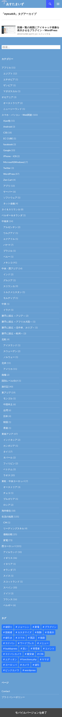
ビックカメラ (12, 670)
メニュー (44, 643)
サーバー (8, 191)
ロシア (6, 504)
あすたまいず (15, 4)
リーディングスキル (13, 528)
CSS (5, 132)
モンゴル (8, 398)
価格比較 (8, 534)
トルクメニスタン (12, 292)
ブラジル (8, 250)
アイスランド (10, 345)
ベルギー (8, 605)
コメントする (44, 34)
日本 (5, 416)
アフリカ (6, 67)
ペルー (6, 256)
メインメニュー (58, 4)
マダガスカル (10, 91)
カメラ (25, 664)
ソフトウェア (10, 197)
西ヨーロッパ (9, 546)
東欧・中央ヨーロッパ (13, 481)
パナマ (6, 244)
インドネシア (10, 439)
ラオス (6, 475)
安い (25, 648)
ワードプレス (27, 643)
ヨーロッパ (11, 664)
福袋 (42, 637)
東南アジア (7, 433)
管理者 (36, 648)
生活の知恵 (7, 516)
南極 (4, 374)
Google (7, 150)
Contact (6, 691)
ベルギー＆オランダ (12, 215)
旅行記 (5, 386)
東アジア (6, 392)
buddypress (11, 648)
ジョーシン (23, 626)
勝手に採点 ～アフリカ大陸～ (17, 321)
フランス (8, 599)
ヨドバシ (10, 643)
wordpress (30, 670)
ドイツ (6, 593)
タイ (5, 451)
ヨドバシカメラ (13, 654)
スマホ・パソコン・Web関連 (17, 114)
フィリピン (9, 463)
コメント (49, 648)
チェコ (6, 493)
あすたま (33, 34)
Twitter (7, 168)
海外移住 (6, 510)
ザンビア (8, 85)
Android (7, 126)
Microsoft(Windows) (14, 162)
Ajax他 (6, 120)
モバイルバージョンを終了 (31, 712)
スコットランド (11, 581)
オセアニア (7, 97)
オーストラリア (11, 103)
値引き (8, 637)
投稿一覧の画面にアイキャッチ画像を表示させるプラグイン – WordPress (38, 29)
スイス (6, 575)
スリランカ (9, 286)
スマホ (21, 637)
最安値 (30, 654)
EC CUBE (8, 138)
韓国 (5, 422)
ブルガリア (9, 498)
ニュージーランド (12, 108)
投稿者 (8, 632)
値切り (8, 626)
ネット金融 (9, 203)
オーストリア (10, 487)
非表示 (50, 632)
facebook (8, 144)
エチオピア (9, 79)
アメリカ (8, 368)
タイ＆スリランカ (11, 209)
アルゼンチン (10, 227)
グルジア (8, 280)
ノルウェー (9, 357)
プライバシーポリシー (13, 697)
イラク (6, 309)
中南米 (5, 221)
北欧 (4, 339)
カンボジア (9, 445)
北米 (4, 363)
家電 (5, 540)
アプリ (6, 185)
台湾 (5, 410)
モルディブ (9, 298)
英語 (32, 637)
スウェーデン (10, 351)
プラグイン (50, 626)
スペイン (8, 587)
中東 (4, 303)
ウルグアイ (9, 233)
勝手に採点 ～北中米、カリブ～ (18, 327)
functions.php (29, 659)
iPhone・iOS (10, 156)
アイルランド (10, 552)
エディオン (11, 659)
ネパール (8, 457)
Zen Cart (7, 179)
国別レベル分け (10, 380)
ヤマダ (45, 659)
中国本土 (8, 404)
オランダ (8, 569)
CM (5, 522)
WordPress (9, 173)
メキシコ (8, 262)
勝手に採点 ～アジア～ (13, 315)
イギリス (8, 557)
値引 (37, 664)
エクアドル (9, 238)
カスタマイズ (25, 632)
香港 (5, 428)
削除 (39, 632)
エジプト (8, 73)
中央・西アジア (10, 268)
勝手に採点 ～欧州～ (12, 333)
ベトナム (8, 469)
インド (6, 274)
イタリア (8, 563)
